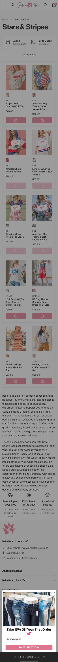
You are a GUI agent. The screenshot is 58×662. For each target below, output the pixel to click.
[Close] (52, 594)
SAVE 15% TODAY (29, 647)
